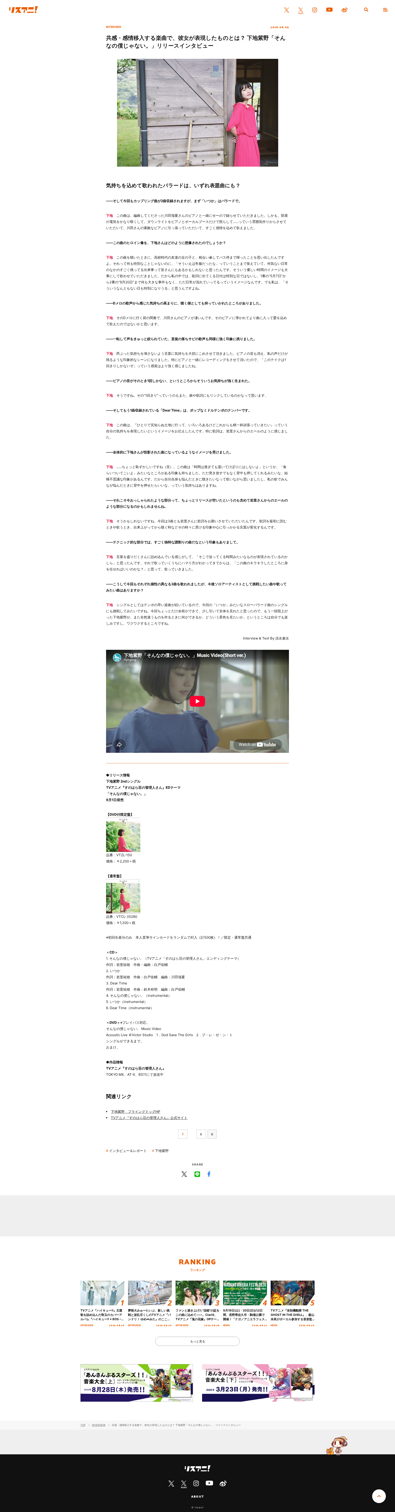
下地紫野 (162, 1151)
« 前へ (182, 1134)
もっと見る (197, 1341)
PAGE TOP (379, 1496)
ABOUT (197, 1496)
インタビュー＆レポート (128, 1151)
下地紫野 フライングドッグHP (135, 1111)
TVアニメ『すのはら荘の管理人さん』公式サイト (149, 1118)
